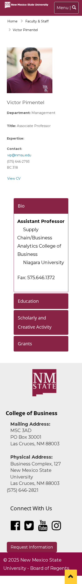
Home (12, 21)
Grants (25, 344)
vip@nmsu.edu (19, 155)
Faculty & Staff (37, 21)
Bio (21, 206)
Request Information (32, 547)
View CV (13, 178)
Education (28, 301)
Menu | (67, 9)
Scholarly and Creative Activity (34, 322)
